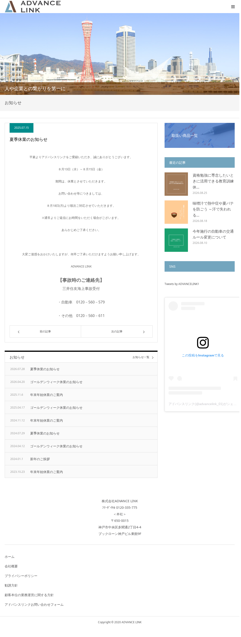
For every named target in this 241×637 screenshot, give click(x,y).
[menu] (232, 6)
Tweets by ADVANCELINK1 (182, 284)
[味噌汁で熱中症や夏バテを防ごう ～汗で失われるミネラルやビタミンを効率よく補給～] (176, 212)
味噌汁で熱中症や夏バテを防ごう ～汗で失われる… (213, 209)
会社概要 (11, 566)
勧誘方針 (11, 585)
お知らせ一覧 (141, 357)
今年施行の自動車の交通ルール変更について (213, 234)
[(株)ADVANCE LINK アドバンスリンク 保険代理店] (33, 6)
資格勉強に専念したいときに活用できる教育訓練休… (213, 181)
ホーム (9, 556)
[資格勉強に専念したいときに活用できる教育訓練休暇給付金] (176, 184)
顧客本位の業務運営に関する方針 (29, 595)
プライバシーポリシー (21, 575)
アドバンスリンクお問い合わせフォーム (34, 604)
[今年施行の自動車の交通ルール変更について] (176, 240)
